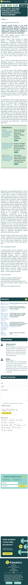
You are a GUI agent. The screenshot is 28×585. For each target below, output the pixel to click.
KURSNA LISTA (23, 5)
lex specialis (17, 427)
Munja (8, 359)
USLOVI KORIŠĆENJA (13, 570)
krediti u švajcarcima (8, 422)
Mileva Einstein (11, 344)
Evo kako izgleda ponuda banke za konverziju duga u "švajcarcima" (10, 12)
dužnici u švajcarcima (8, 419)
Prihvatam (9, 582)
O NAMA (13, 564)
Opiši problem (7, 553)
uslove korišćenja (19, 403)
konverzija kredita (7, 425)
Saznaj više (17, 582)
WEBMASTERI (14, 569)
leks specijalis (6, 427)
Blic (7, 19)
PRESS (13, 568)
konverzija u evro (20, 425)
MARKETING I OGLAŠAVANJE (14, 567)
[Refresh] (16, 410)
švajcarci (20, 419)
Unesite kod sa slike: (6, 405)
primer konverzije (7, 430)
